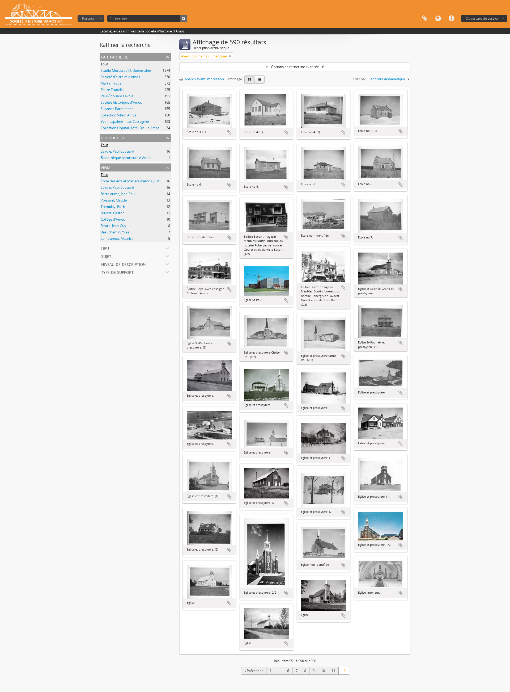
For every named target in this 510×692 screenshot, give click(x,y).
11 (333, 670)
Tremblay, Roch (113, 206)
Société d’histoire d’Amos (120, 76)
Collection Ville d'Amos (118, 115)
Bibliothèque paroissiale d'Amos (126, 157)
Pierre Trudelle (112, 89)
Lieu (105, 247)
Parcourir (89, 18)
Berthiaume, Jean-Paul (118, 193)
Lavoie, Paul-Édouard (117, 151)
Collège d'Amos (113, 219)
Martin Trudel (111, 83)
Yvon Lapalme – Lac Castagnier (125, 121)
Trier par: (360, 79)
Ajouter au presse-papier (229, 132)
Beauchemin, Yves (115, 232)
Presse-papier (424, 18)
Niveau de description (123, 263)
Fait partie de (114, 56)
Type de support (117, 271)
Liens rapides (451, 18)
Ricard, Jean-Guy (113, 225)
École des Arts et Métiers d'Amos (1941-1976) (136, 181)
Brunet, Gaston (113, 213)
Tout (104, 64)
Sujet (106, 255)
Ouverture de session (482, 18)
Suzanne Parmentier (117, 108)
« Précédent (253, 670)
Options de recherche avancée (295, 66)
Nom (105, 167)
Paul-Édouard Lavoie (117, 96)
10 (323, 670)
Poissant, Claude (114, 200)
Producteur (113, 137)
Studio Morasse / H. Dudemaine (126, 70)
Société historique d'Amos (121, 102)
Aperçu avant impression (204, 79)
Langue (438, 18)
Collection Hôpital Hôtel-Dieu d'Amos (130, 127)
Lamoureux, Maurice (117, 238)
